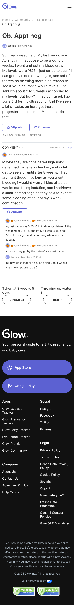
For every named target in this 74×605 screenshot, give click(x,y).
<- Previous (16, 299)
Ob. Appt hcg (11, 24)
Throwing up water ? (56, 290)
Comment (44, 127)
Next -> (57, 299)
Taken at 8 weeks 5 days (18, 290)
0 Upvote (16, 127)
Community (22, 19)
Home (6, 19)
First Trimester (45, 19)
